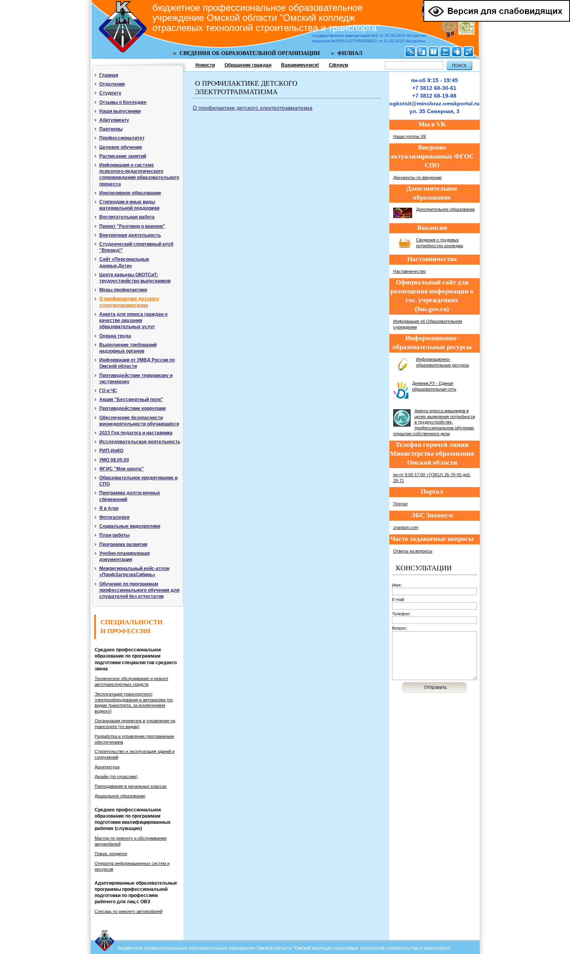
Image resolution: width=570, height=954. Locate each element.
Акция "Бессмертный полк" (131, 399)
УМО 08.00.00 (114, 460)
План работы (114, 535)
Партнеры (111, 129)
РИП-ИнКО (111, 450)
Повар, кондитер (111, 853)
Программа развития (123, 544)
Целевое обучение (120, 147)
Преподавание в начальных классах (131, 786)
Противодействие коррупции (132, 408)
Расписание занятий (122, 156)
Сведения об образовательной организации (250, 53)
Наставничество (409, 271)
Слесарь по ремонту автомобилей (128, 911)
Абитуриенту (114, 120)
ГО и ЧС (108, 390)
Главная (108, 75)
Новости (205, 65)
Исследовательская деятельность (139, 441)
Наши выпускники (120, 111)
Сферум (338, 65)
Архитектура (107, 767)
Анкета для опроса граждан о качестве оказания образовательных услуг (133, 320)
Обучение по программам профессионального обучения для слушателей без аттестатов (139, 590)
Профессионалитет (122, 138)
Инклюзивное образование (130, 193)
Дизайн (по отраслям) (116, 776)
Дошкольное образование (120, 796)
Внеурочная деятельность (130, 235)
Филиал (349, 53)
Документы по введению (417, 177)
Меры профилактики (123, 290)
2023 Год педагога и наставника (136, 433)
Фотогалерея (114, 517)
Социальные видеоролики (129, 526)
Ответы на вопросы (412, 551)
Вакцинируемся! (300, 65)
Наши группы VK (409, 136)
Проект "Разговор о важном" (132, 226)
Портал (400, 503)
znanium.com (405, 527)
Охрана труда (115, 336)
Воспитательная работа (127, 217)
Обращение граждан (248, 65)
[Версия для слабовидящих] (496, 20)
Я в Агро (109, 508)
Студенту (110, 93)
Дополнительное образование (445, 209)
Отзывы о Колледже (123, 102)
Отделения (112, 84)
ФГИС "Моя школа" (121, 469)
